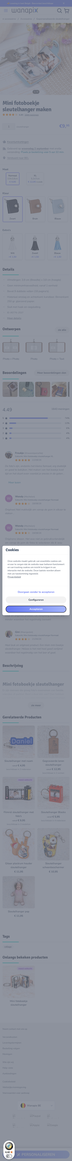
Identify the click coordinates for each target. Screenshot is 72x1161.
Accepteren (36, 609)
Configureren (36, 600)
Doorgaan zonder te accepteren (36, 592)
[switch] (9, 1156)
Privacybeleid (14, 576)
